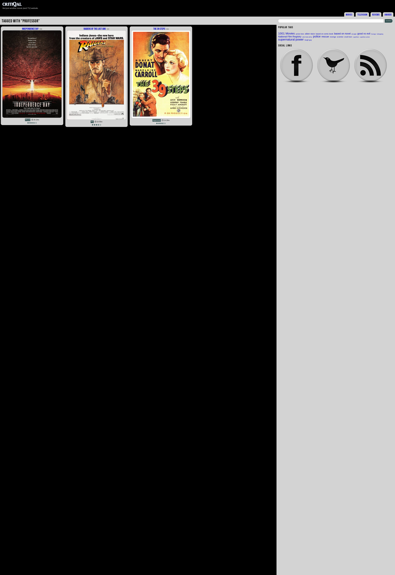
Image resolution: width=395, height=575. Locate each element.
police (317, 36)
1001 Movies (286, 33)
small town (348, 37)
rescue (325, 36)
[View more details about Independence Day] (32, 118)
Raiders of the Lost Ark (96, 29)
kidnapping (380, 34)
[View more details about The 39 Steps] (161, 118)
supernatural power (291, 39)
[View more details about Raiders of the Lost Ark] (96, 120)
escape (353, 34)
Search (388, 21)
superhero (356, 37)
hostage (373, 34)
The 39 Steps (161, 29)
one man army (307, 37)
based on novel (342, 34)
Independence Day (32, 29)
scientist (340, 37)
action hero (300, 34)
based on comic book (324, 34)
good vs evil (363, 33)
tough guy (308, 40)
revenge (333, 37)
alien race (310, 34)
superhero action (365, 37)
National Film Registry (289, 37)
